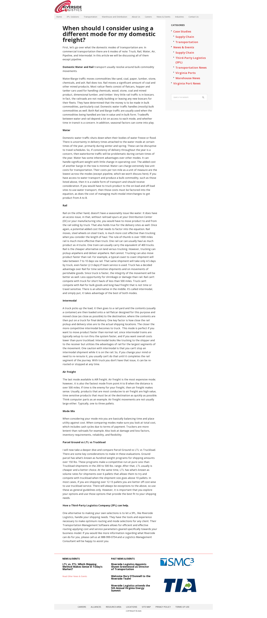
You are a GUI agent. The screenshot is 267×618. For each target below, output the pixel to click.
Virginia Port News (187, 83)
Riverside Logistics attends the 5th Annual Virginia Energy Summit (130, 588)
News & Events (183, 47)
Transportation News (191, 67)
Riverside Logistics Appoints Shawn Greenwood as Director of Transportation (130, 566)
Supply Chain (184, 37)
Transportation (186, 42)
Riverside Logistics (72, 7)
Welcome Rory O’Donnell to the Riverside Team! (130, 577)
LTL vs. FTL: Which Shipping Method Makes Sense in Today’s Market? (82, 566)
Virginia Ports (185, 73)
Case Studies (182, 31)
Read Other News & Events (74, 576)
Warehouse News (187, 78)
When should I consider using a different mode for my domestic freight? (109, 34)
